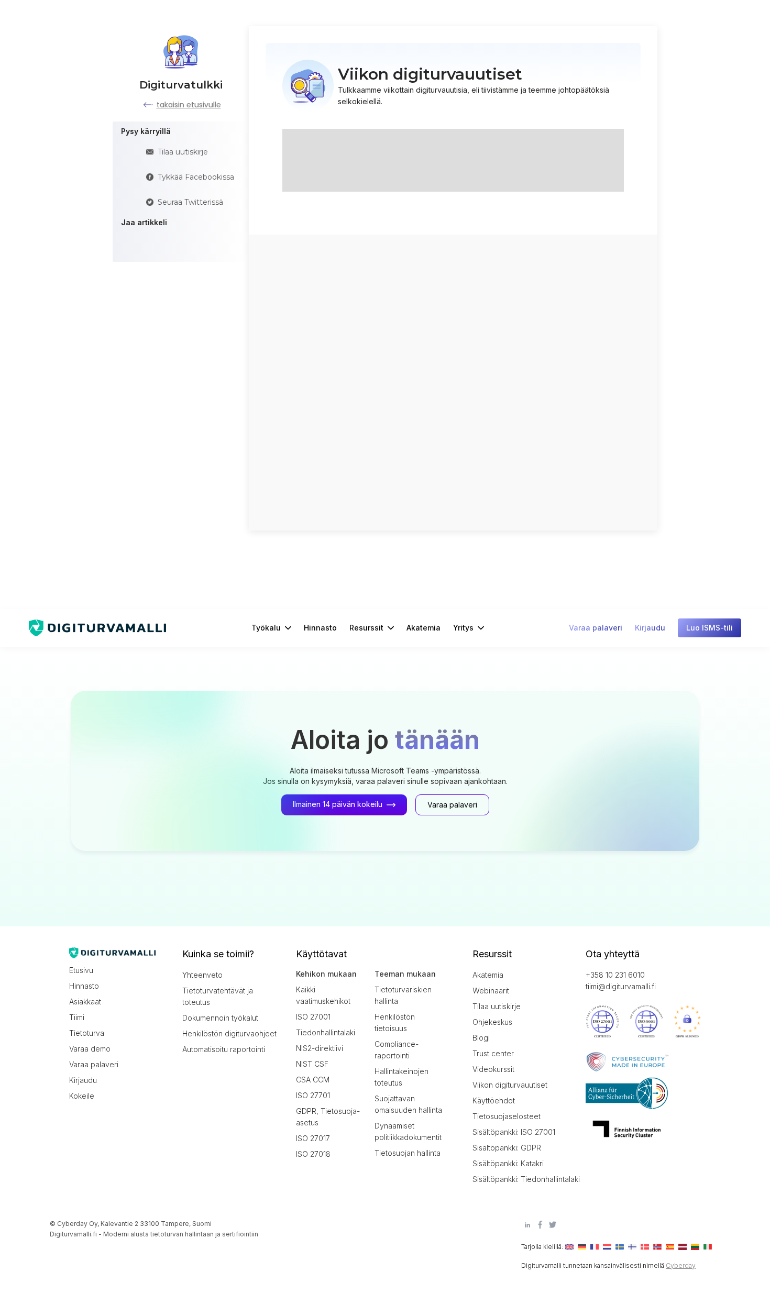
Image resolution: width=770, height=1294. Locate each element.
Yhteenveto (202, 974)
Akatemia (423, 627)
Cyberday (681, 1265)
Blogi (481, 1037)
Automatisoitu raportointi (223, 1049)
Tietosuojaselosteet (506, 1116)
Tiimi (76, 1017)
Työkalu (266, 627)
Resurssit (366, 627)
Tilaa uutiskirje (496, 1006)
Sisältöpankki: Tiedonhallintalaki (519, 1179)
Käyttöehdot (493, 1100)
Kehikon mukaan (326, 973)
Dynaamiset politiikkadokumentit (408, 1131)
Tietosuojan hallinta (408, 1152)
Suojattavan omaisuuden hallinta (408, 1104)
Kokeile (81, 1095)
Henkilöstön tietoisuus (395, 1022)
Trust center (493, 1053)
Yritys (463, 627)
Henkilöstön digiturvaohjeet (229, 1033)
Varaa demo (90, 1048)
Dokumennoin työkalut (220, 1017)
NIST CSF (312, 1063)
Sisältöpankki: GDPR (506, 1147)
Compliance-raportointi (397, 1049)
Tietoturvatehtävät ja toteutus (217, 996)
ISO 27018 (313, 1153)
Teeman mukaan (405, 973)
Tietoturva (86, 1032)
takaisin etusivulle (189, 104)
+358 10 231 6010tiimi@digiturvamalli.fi (621, 980)
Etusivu (81, 970)
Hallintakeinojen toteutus (401, 1077)
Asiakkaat (85, 1001)
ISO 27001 (313, 1016)
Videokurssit (493, 1069)
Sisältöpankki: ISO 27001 (513, 1131)
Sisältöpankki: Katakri (508, 1163)
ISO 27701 (313, 1095)
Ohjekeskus (492, 1021)
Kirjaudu (83, 1080)
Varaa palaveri (93, 1064)
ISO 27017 (313, 1138)
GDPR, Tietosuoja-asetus (328, 1117)
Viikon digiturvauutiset (509, 1084)
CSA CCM (312, 1079)
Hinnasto (320, 627)
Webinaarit (490, 990)
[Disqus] (453, 381)
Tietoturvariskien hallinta (403, 995)
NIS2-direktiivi (319, 1048)
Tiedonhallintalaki (325, 1032)
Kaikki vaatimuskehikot (323, 995)
